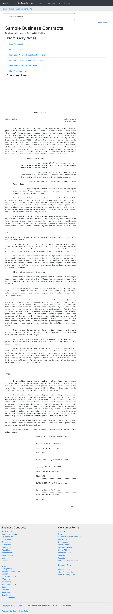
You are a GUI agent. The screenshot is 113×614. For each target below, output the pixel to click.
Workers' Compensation (68, 560)
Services (5, 590)
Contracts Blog (64, 565)
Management (7, 568)
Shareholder (7, 595)
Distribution (6, 545)
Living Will (62, 550)
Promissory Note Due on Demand (23, 66)
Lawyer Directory (64, 3)
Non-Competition (9, 576)
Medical (61, 555)
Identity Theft (63, 545)
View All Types (64, 569)
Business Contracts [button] (26, 3)
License (5, 560)
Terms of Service (9, 611)
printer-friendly (103, 23)
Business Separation (10, 534)
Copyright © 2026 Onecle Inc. (14, 606)
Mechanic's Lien (64, 553)
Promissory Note (16, 49)
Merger (5, 574)
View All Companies (66, 575)
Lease (4, 558)
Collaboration (7, 537)
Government (63, 542)
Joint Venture (7, 555)
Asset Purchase (8, 531)
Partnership (6, 582)
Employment (7, 547)
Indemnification (8, 553)
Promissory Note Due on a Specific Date (26, 60)
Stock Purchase (8, 598)
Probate (61, 558)
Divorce (61, 531)
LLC (3, 563)
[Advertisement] (56, 93)
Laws (40, 3)
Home (14, 3)
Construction (7, 539)
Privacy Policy (23, 611)
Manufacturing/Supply (11, 571)
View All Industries (65, 572)
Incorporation (49, 3)
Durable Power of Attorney (69, 537)
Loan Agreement (16, 44)
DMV (60, 534)
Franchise (6, 550)
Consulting (6, 542)
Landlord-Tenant (65, 547)
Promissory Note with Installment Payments (27, 55)
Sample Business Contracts (20, 9)
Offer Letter (6, 579)
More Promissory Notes (19, 71)
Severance (6, 592)
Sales (4, 587)
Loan (4, 566)
